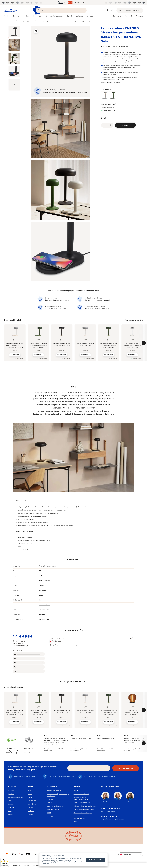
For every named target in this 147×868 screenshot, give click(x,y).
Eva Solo (42, 614)
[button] (14, 722)
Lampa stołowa (44, 605)
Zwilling (30, 807)
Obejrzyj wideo (82, 92)
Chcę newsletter (125, 768)
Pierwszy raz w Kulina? (81, 794)
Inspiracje (117, 16)
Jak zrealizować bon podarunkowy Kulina (81, 798)
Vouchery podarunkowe (55, 806)
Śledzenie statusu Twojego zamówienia (83, 814)
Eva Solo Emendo (45, 609)
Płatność (50, 799)
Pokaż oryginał (56, 641)
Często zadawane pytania (82, 802)
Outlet (10, 814)
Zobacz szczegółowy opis (110, 82)
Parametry (16, 865)
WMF (29, 790)
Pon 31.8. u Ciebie (107, 104)
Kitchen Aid (32, 800)
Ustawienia (45, 863)
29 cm (41, 595)
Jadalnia (11, 794)
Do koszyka (125, 125)
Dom (9, 811)
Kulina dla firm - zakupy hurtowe (85, 806)
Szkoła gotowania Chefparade (84, 809)
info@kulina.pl (109, 816)
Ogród (10, 800)
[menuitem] (6, 16)
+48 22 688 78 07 (110, 809)
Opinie (26, 865)
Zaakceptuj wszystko (95, 859)
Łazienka (11, 804)
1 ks (40, 600)
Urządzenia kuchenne (15, 797)
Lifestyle (11, 807)
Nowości (128, 16)
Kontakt (50, 816)
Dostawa (50, 802)
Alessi (30, 794)
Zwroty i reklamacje (54, 790)
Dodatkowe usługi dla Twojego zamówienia (57, 795)
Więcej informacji (76, 862)
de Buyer (31, 811)
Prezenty (139, 16)
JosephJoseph (32, 804)
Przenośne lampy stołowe (48, 566)
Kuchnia (11, 790)
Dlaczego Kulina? (79, 818)
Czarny (41, 585)
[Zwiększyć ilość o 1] (111, 125)
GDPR (49, 813)
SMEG (30, 797)
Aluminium (43, 590)
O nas (75, 821)
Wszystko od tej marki (133, 320)
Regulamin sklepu (53, 809)
